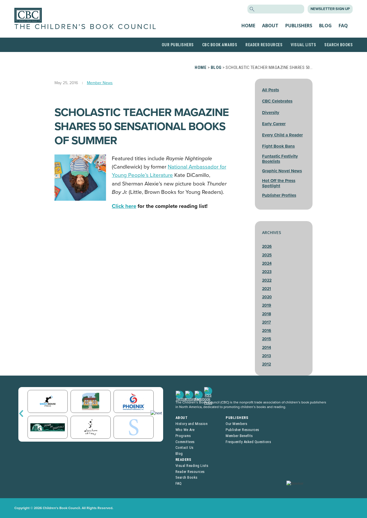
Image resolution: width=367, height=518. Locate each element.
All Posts (270, 89)
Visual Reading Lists (191, 465)
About (270, 25)
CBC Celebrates (277, 101)
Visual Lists (303, 44)
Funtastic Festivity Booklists (280, 159)
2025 (267, 255)
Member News (100, 82)
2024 (267, 263)
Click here (124, 206)
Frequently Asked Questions (248, 442)
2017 (266, 322)
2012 (266, 364)
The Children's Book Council (85, 26)
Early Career (274, 123)
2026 (267, 246)
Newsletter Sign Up (330, 9)
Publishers (298, 25)
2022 (267, 280)
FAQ (343, 25)
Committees (185, 442)
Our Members (236, 424)
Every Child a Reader (282, 135)
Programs (183, 436)
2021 (266, 288)
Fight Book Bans (278, 146)
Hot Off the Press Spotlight (278, 183)
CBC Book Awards (219, 44)
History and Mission (191, 424)
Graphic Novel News (282, 170)
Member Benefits (239, 436)
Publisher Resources (242, 430)
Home (248, 25)
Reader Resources (263, 44)
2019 (266, 305)
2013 (266, 355)
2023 (267, 271)
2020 (267, 297)
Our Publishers (178, 44)
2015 (266, 339)
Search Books (338, 44)
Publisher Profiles (279, 195)
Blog (325, 25)
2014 (266, 347)
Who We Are (185, 430)
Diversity (270, 112)
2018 (266, 314)
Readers (183, 459)
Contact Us (184, 447)
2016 (266, 330)
